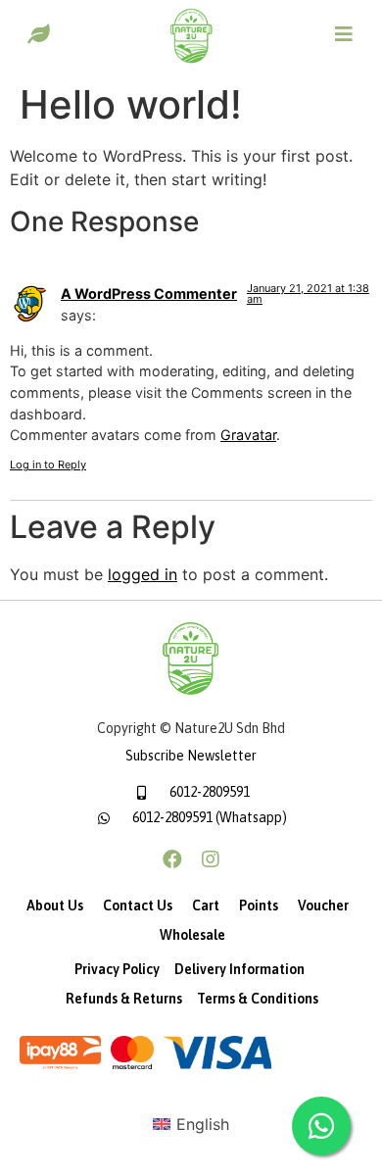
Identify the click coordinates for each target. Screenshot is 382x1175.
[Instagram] (210, 859)
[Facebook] (172, 859)
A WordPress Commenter (149, 293)
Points (258, 905)
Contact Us (137, 905)
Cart (205, 905)
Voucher (323, 905)
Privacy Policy (117, 969)
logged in (142, 574)
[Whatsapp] (321, 1126)
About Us (54, 905)
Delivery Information (239, 969)
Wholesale (192, 935)
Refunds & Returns (124, 998)
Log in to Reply (48, 464)
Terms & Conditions (257, 998)
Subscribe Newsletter (191, 755)
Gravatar (248, 434)
